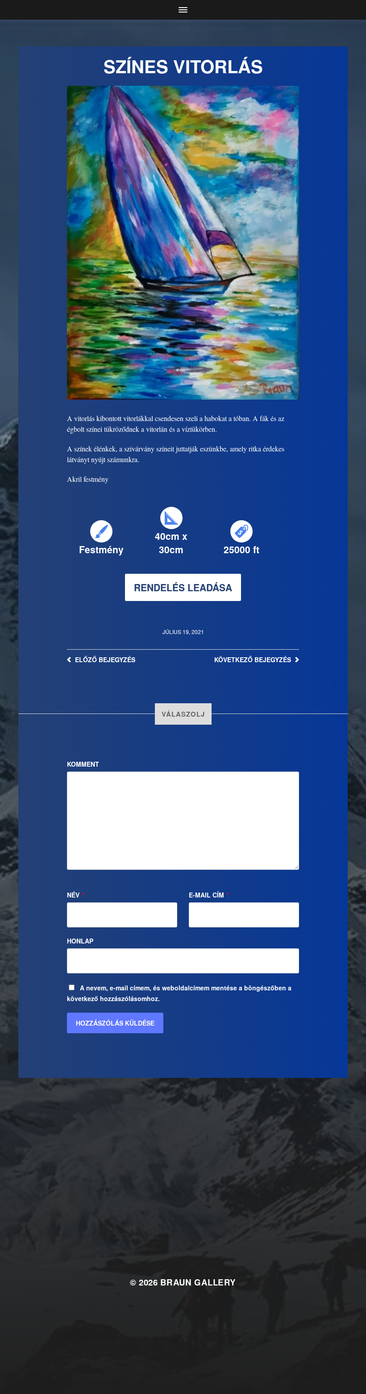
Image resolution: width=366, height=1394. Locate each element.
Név (75, 894)
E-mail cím (209, 894)
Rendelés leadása (183, 587)
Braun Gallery (198, 1282)
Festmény (101, 549)
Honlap (80, 940)
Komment (83, 764)
